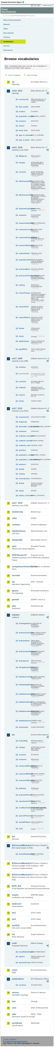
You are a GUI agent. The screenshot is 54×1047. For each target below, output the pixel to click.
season (21, 126)
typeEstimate (24, 341)
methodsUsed (24, 253)
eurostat (16, 575)
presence (22, 121)
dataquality (17, 540)
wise (14, 1014)
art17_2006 (17, 358)
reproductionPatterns (25, 801)
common (16, 525)
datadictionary (19, 531)
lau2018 (15, 925)
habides (16, 615)
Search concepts (32, 75)
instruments (23, 727)
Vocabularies (8, 42)
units (21, 829)
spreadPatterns (25, 822)
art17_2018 (17, 503)
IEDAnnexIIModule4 (21, 875)
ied (13, 836)
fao (13, 582)
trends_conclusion (25, 495)
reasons (22, 395)
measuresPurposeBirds (25, 237)
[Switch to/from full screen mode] (39, 5)
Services (6, 46)
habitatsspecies (25, 721)
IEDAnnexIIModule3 (21, 863)
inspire (15, 895)
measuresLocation (25, 229)
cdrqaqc (22, 163)
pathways (22, 788)
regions (22, 956)
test (13, 1001)
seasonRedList (24, 317)
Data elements (8, 33)
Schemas (6, 37)
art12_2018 (17, 147)
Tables (5, 29)
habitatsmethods (25, 702)
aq (13, 82)
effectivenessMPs (25, 181)
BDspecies (23, 156)
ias (13, 735)
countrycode (24, 99)
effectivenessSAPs (25, 195)
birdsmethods (24, 641)
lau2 (14, 919)
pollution (22, 450)
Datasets (6, 24)
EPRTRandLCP (19, 555)
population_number (25, 116)
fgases (15, 591)
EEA (13, 2)
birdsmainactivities (25, 633)
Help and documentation (12, 20)
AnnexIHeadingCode (25, 854)
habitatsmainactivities (25, 694)
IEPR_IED (16, 886)
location (22, 111)
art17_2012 (17, 408)
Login (35, 5)
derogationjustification (25, 667)
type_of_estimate (25, 135)
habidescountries (25, 677)
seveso (15, 992)
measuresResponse (25, 245)
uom (14, 1008)
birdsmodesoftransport (25, 651)
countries (22, 172)
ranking (22, 285)
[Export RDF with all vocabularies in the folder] (47, 93)
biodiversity (17, 512)
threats (21, 328)
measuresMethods (25, 774)
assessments (24, 417)
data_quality (23, 107)
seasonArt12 (23, 307)
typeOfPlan (23, 349)
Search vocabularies (14, 75)
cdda (14, 518)
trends (21, 336)
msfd (14, 943)
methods (22, 387)
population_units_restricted (25, 460)
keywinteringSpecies (25, 209)
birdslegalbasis (25, 623)
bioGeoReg (23, 741)
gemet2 (15, 600)
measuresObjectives (25, 780)
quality (21, 469)
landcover (16, 904)
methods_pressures (25, 436)
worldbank (17, 1023)
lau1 (14, 913)
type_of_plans (24, 140)
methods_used (24, 445)
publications (18, 979)
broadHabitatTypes (25, 952)
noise (14, 970)
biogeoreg (23, 422)
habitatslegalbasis (25, 685)
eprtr (14, 546)
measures (22, 215)
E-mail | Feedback (9, 1039)
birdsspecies (24, 661)
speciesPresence (25, 816)
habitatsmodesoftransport (25, 711)
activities (22, 367)
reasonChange (24, 293)
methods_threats (25, 441)
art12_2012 (17, 91)
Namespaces (8, 50)
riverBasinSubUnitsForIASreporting (25, 808)
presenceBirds (24, 269)
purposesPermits (25, 795)
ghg (14, 606)
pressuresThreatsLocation (25, 276)
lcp (13, 934)
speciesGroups (25, 962)
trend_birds (23, 130)
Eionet (13, 15)
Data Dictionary (21, 15)
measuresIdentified (25, 223)
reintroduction (24, 479)
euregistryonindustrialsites (21, 566)
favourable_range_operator (25, 426)
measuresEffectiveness (25, 766)
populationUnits (25, 260)
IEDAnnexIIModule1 (21, 845)
